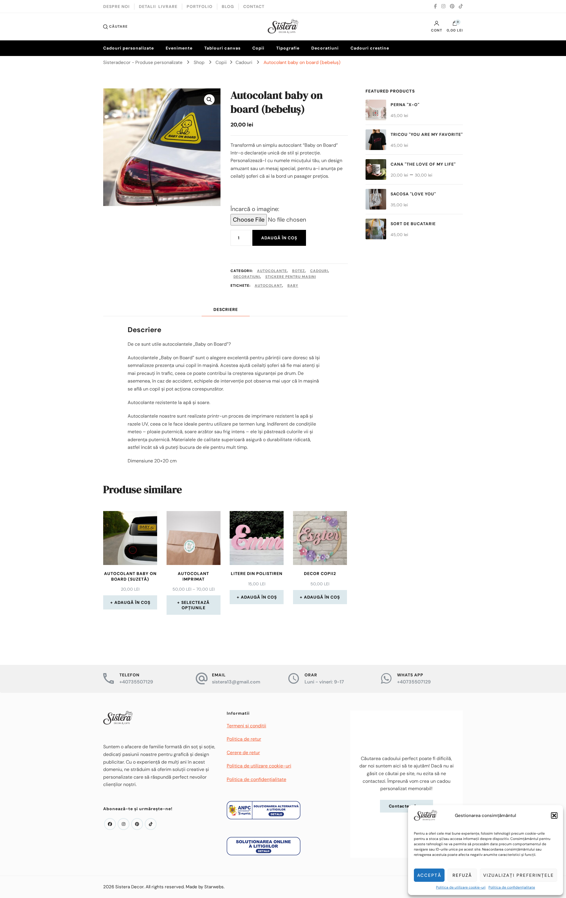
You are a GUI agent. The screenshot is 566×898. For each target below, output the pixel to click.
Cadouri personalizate (128, 48)
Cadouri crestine (370, 48)
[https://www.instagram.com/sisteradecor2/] (123, 824)
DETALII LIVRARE (158, 6)
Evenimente (179, 48)
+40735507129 (136, 682)
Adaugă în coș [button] (132, 602)
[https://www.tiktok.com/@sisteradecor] (151, 824)
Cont (436, 30)
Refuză (462, 875)
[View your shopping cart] (455, 25)
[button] (554, 815)
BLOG (228, 6)
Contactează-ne (406, 806)
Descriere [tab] (225, 309)
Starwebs (214, 887)
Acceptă (429, 875)
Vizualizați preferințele (518, 875)
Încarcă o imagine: (255, 209)
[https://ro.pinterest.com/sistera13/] (137, 824)
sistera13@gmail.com (236, 682)
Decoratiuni (325, 48)
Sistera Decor (129, 887)
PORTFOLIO (200, 6)
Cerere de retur (243, 752)
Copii (258, 48)
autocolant (268, 285)
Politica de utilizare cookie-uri (461, 887)
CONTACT (253, 6)
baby (292, 285)
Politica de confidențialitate (511, 887)
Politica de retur (244, 739)
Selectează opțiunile (195, 605)
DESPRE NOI (116, 6)
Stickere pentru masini (290, 276)
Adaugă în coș (279, 237)
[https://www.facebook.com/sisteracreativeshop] (110, 824)
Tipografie (288, 48)
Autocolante (272, 270)
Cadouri (319, 270)
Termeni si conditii (246, 726)
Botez (298, 270)
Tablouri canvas (222, 48)
